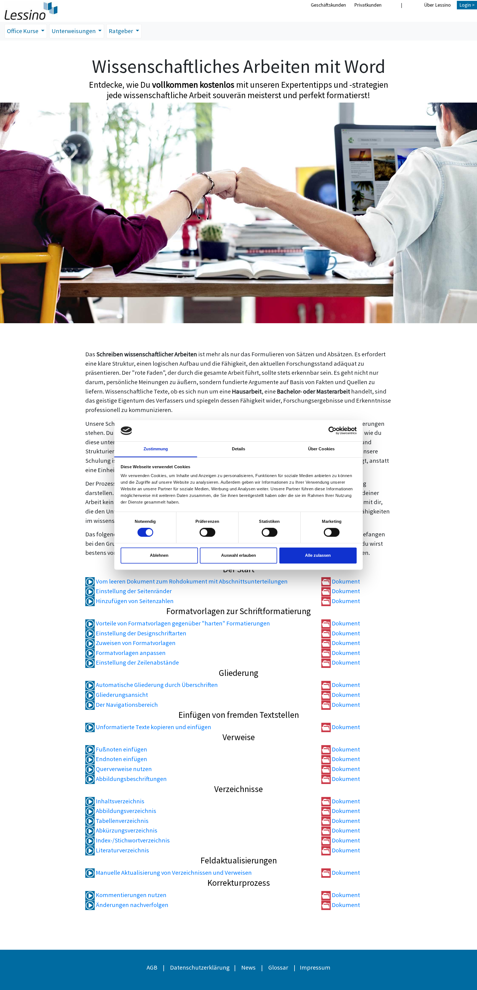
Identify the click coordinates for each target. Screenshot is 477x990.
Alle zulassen (318, 555)
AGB (152, 967)
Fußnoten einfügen (121, 749)
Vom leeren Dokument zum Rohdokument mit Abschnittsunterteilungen (191, 581)
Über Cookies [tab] (321, 448)
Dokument (345, 581)
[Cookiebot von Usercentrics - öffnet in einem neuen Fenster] (332, 431)
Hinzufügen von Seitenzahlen (134, 601)
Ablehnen (159, 555)
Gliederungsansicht (121, 695)
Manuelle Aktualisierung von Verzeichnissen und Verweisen (173, 872)
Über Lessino (437, 5)
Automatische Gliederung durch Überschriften (156, 685)
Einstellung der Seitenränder (133, 591)
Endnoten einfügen (121, 759)
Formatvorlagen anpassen (130, 653)
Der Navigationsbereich (126, 704)
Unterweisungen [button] (74, 31)
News (248, 967)
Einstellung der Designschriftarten (140, 633)
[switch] (207, 532)
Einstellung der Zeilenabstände (137, 662)
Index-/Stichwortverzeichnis (132, 840)
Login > (467, 5)
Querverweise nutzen (123, 769)
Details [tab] (238, 448)
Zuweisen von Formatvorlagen (135, 643)
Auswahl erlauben (238, 555)
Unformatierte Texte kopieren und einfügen (153, 727)
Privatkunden (367, 5)
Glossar (278, 967)
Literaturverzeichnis (122, 850)
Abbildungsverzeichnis (125, 811)
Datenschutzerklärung (200, 967)
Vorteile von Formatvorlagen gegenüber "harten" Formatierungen (182, 623)
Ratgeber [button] (121, 31)
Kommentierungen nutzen (130, 895)
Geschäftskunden (328, 5)
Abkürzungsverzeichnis (126, 830)
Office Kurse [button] (23, 31)
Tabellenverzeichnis (122, 821)
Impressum (315, 967)
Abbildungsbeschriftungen (131, 779)
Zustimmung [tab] (156, 448)
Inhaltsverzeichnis (119, 801)
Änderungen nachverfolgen (131, 905)
